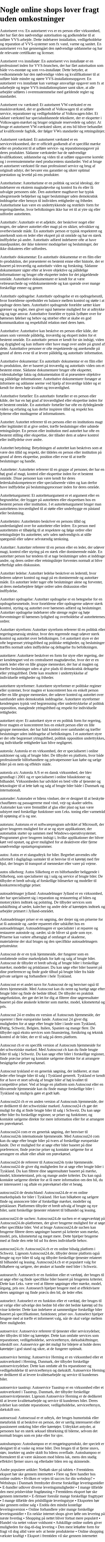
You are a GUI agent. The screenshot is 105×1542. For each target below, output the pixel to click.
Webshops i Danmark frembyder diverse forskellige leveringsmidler (52, 1483)
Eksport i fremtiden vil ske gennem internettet (62, 1536)
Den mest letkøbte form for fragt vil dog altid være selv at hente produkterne (49, 1529)
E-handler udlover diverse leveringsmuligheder (38, 1487)
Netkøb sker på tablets (56, 1470)
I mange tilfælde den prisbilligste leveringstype (38, 1500)
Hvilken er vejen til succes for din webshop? (58, 1478)
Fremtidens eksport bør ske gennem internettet (47, 1472)
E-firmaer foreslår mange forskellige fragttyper (67, 1496)
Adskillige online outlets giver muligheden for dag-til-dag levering (51, 1524)
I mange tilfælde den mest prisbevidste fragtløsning (51, 1489)
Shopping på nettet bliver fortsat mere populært (62, 1518)
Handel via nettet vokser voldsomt (26, 1522)
